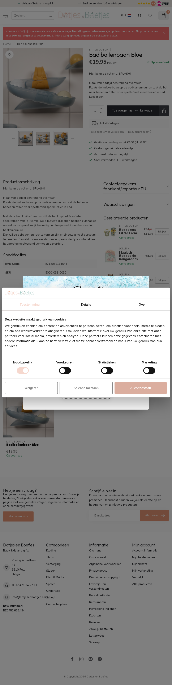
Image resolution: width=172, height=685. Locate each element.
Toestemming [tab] (30, 304)
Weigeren (31, 388)
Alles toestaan (140, 388)
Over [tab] (142, 304)
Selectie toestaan (86, 388)
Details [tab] (86, 304)
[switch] (65, 370)
